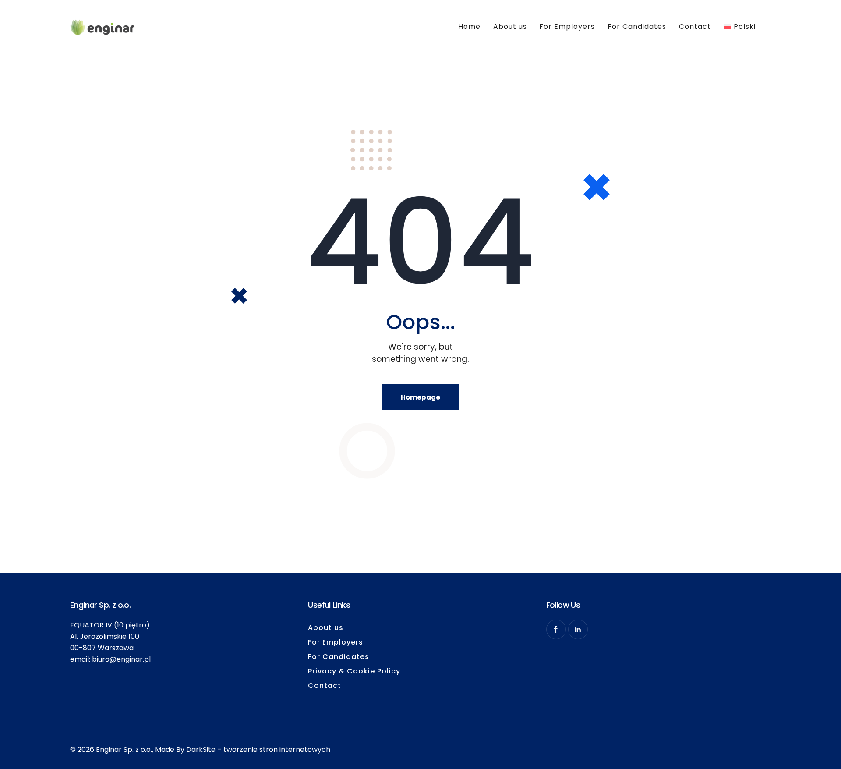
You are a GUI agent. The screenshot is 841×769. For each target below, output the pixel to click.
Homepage (420, 397)
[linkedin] (578, 629)
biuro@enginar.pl (121, 659)
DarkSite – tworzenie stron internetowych (258, 749)
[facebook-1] (556, 629)
